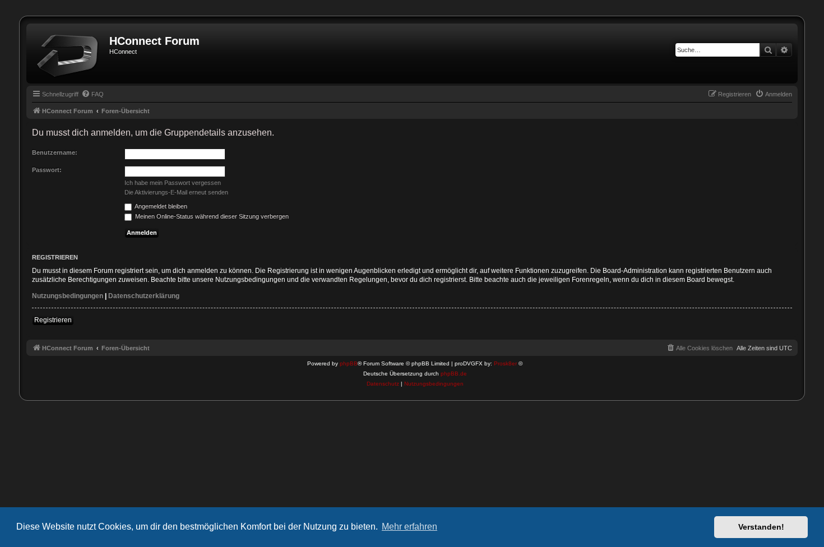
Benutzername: (54, 152)
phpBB (349, 363)
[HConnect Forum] (69, 53)
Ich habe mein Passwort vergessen (172, 182)
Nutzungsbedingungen (67, 296)
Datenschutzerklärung (143, 296)
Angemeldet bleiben (160, 206)
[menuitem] (92, 94)
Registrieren (53, 320)
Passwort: (47, 169)
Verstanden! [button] (761, 526)
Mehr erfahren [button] (409, 526)
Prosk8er (505, 363)
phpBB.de (454, 373)
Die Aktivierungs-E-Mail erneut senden (176, 192)
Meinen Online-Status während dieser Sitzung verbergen (211, 216)
